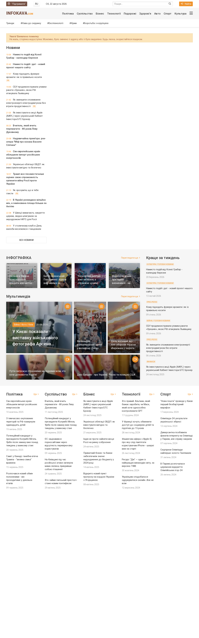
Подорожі (130, 13)
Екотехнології (56, 23)
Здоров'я (145, 13)
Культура (180, 13)
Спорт (167, 13)
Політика (68, 13)
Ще (35, 394)
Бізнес (100, 13)
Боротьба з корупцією (96, 23)
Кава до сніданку (31, 23)
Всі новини (26, 240)
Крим (74, 23)
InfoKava (19, 13)
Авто (157, 13)
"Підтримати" (19, 3)
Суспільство (85, 13)
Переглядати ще (129, 258)
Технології (114, 13)
